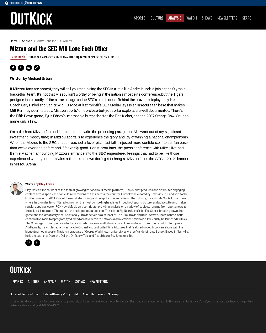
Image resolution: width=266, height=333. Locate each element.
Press (101, 294)
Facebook (13, 68)
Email (29, 68)
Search (248, 18)
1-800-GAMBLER (51, 305)
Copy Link (37, 68)
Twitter (21, 68)
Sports (139, 18)
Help (76, 294)
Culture (156, 18)
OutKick (31, 18)
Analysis (174, 18)
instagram (28, 242)
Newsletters (227, 18)
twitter (37, 242)
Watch (191, 18)
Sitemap (113, 294)
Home (14, 41)
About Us (88, 294)
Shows (207, 18)
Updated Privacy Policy (56, 294)
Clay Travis (18, 56)
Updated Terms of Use (24, 294)
